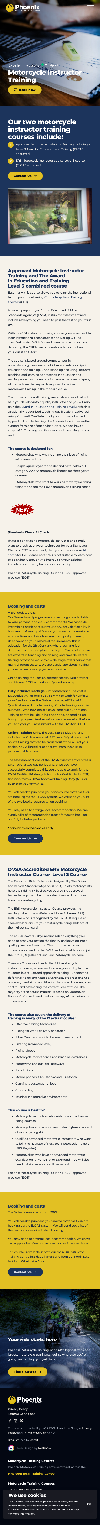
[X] (21, 1421)
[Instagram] (16, 1421)
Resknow (44, 1448)
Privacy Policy (18, 1409)
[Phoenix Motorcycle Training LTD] (23, 8)
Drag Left (13, 1439)
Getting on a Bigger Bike (25, 1489)
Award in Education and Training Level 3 (48, 406)
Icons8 (34, 1439)
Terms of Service (34, 1432)
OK (89, 1504)
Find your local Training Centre (31, 1473)
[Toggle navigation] (90, 8)
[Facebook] (10, 1421)
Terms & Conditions (21, 1413)
